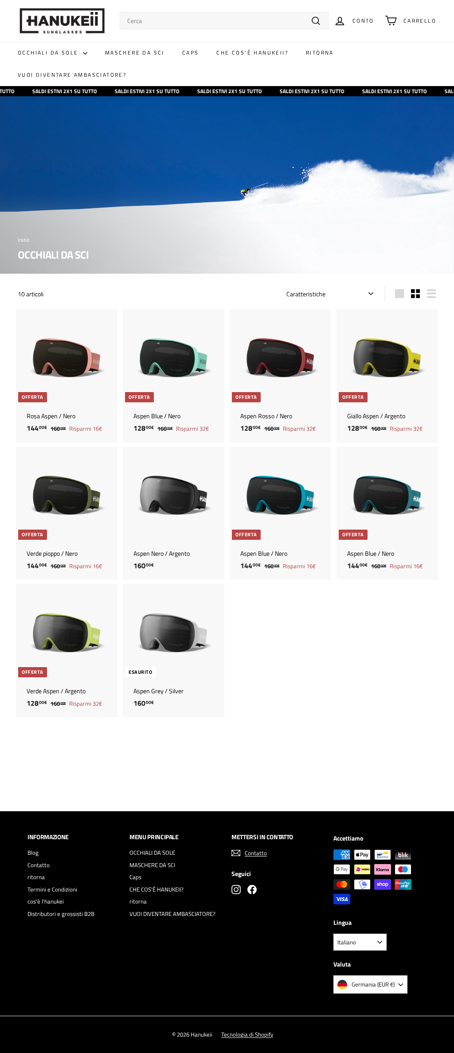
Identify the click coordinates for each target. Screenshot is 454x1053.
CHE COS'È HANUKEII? (252, 52)
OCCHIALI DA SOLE (49, 52)
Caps (190, 52)
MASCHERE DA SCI (134, 52)
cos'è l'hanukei (45, 901)
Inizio (23, 240)
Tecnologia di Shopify (247, 1034)
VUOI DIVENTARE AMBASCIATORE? (72, 75)
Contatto (38, 864)
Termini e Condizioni (52, 889)
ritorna (320, 52)
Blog (33, 852)
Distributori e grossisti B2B (60, 913)
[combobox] (224, 20)
